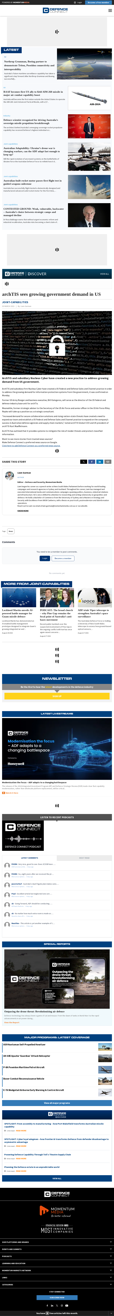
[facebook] (91, 462)
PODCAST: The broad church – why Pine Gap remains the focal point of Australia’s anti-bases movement (56, 615)
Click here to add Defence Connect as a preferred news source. (31, 445)
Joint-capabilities (10, 144)
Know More (23, 510)
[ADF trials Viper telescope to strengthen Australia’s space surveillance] (95, 597)
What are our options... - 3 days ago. (22, 877)
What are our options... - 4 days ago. (22, 896)
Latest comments (29, 858)
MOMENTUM (21, 2)
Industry (6, 115)
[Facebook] (47, 1305)
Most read (84, 858)
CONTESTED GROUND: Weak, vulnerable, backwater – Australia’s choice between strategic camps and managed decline (33, 212)
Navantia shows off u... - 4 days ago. (22, 916)
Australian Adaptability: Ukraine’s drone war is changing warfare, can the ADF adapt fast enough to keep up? (31, 151)
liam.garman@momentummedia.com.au (58, 506)
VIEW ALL (104, 273)
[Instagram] (61, 1305)
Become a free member (98, 2)
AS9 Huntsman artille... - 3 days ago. (23, 867)
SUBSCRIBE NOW (57, 1297)
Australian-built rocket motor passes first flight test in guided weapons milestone (32, 182)
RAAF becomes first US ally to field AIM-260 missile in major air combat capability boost (33, 93)
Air (4, 87)
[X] (83, 462)
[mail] (107, 462)
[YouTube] (66, 1305)
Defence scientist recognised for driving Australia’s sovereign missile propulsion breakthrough (30, 122)
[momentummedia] (57, 1212)
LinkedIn (83, 506)
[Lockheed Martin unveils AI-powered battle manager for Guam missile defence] (19, 597)
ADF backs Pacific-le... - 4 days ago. (22, 906)
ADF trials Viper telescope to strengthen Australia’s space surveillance (93, 613)
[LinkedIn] (52, 1305)
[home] (55, 10)
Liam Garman (26, 306)
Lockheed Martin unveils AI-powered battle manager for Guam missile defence (17, 613)
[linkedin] (99, 462)
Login (79, 2)
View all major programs (57, 1103)
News (11, 531)
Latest (11, 50)
